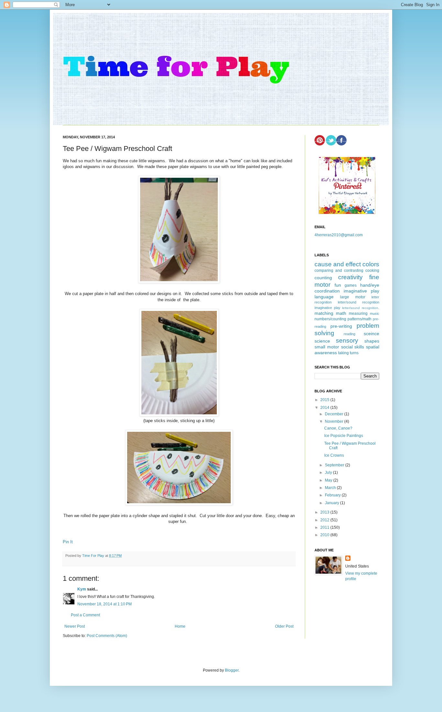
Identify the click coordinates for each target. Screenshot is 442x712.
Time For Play (93, 556)
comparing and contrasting (339, 270)
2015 (325, 400)
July (329, 472)
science (322, 341)
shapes (371, 341)
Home (180, 626)
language (324, 296)
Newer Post (74, 626)
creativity (350, 277)
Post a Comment (85, 615)
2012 (325, 520)
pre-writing (341, 326)
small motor (327, 346)
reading (349, 334)
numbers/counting (330, 319)
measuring (358, 313)
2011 (325, 527)
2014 (325, 407)
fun (338, 285)
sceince (371, 333)
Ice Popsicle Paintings (343, 435)
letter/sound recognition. (360, 308)
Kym (81, 589)
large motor (352, 297)
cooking (372, 270)
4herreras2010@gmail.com (339, 235)
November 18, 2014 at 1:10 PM (104, 604)
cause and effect (338, 264)
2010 (325, 535)
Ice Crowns (334, 455)
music (374, 313)
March (331, 487)
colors (370, 264)
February (333, 495)
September (335, 465)
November (334, 421)
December (334, 414)
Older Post (284, 626)
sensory (347, 340)
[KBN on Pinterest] (347, 212)
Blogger (231, 670)
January (332, 503)
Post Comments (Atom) (107, 635)
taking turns (348, 353)
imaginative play (361, 290)
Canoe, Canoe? (338, 428)
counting (323, 277)
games (351, 285)
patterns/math (359, 319)
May (329, 480)
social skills (352, 346)
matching (324, 313)
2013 (325, 512)
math (341, 313)
